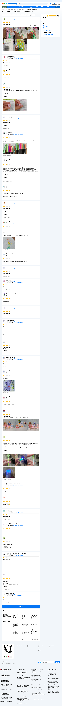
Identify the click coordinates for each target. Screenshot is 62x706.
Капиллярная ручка (24, 614)
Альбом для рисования (16, 627)
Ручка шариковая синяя (25, 624)
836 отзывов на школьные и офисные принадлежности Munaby (49, 30)
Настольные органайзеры (25, 623)
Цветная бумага (33, 638)
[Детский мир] (9, 4)
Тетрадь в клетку (15, 615)
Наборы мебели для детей (34, 615)
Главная (3, 9)
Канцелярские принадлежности (48, 34)
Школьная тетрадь (15, 618)
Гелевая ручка (15, 631)
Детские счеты (24, 627)
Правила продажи (18, 648)
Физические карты (33, 632)
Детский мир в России (5, 663)
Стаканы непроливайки (34, 639)
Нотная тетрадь (15, 622)
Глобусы (32, 629)
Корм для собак (51, 648)
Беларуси (13, 663)
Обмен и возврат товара (19, 647)
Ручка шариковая (15, 633)
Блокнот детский (15, 625)
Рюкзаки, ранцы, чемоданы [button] (5, 618)
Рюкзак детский (33, 623)
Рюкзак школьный (33, 618)
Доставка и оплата (19, 645)
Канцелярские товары (20, 9)
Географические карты (34, 631)
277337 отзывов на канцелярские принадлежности (48, 26)
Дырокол (14, 639)
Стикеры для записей (25, 631)
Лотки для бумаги (24, 634)
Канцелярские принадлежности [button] (5, 615)
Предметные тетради (16, 623)
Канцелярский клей (25, 626)
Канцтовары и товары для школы (10, 9)
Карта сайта (18, 656)
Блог (39, 652)
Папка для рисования (34, 614)
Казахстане (9, 663)
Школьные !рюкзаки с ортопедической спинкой (34, 624)
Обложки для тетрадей (16, 614)
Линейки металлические (25, 632)
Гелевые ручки (24, 615)
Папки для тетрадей (15, 624)
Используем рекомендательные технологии (8, 662)
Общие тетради (15, 626)
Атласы (32, 630)
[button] (57, 7)
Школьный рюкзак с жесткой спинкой (34, 626)
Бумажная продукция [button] (6, 613)
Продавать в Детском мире (20, 646)
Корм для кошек (51, 646)
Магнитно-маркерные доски (35, 637)
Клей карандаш (15, 632)
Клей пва (23, 633)
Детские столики (33, 616)
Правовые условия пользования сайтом (13, 661)
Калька (23, 617)
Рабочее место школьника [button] (7, 616)
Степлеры (23, 616)
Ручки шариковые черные (25, 639)
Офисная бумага (15, 617)
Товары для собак (51, 647)
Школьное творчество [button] (6, 621)
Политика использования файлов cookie (21, 652)
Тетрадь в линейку (15, 616)
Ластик (14, 635)
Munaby (44, 35)
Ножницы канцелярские (25, 625)
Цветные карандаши (25, 622)
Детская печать (24, 635)
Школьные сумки (33, 622)
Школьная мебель (33, 617)
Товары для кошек (51, 645)
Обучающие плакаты (34, 633)
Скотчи (14, 634)
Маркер (23, 618)
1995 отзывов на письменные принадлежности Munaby (50, 28)
